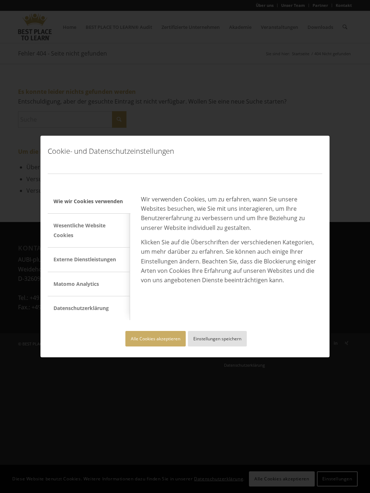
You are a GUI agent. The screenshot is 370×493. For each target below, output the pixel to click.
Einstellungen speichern (217, 339)
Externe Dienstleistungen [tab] (84, 259)
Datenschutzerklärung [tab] (81, 308)
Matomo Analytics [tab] (76, 283)
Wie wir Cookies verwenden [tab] (88, 201)
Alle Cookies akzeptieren (155, 339)
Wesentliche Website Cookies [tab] (79, 230)
